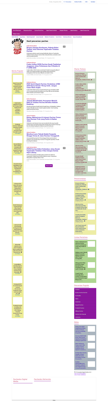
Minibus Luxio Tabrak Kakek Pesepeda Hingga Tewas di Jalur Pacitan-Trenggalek (43, 135)
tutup (54, 400)
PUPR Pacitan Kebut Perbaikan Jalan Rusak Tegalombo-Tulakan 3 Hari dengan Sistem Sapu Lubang (43, 150)
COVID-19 (77, 317)
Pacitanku (78, 295)
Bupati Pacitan (79, 305)
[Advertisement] (54, 17)
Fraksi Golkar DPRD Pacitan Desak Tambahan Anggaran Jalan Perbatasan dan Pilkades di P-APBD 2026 (44, 66)
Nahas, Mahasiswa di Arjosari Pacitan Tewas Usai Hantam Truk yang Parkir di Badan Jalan (44, 119)
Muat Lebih (49, 165)
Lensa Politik (30, 74)
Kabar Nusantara (31, 99)
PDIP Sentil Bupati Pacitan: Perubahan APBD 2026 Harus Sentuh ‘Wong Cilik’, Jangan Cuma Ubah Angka (43, 85)
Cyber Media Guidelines (80, 374)
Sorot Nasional (40, 159)
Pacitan (77, 289)
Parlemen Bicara (31, 62)
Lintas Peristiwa (31, 115)
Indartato (78, 302)
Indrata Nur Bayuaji (80, 314)
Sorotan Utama (40, 58)
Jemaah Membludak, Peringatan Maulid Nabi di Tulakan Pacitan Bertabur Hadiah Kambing (42, 102)
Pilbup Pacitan (79, 311)
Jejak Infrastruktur (32, 45)
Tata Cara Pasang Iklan (80, 373)
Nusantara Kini (30, 111)
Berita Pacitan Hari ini (81, 292)
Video (76, 298)
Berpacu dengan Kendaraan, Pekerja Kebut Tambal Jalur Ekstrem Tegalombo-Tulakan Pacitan (43, 49)
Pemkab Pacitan (79, 308)
